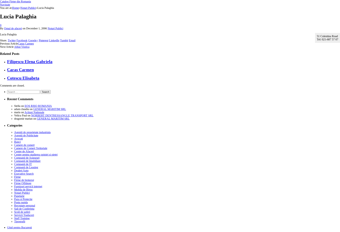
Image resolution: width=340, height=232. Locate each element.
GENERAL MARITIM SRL (49, 109)
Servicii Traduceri (24, 215)
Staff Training (22, 218)
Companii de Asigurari (26, 157)
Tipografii (19, 221)
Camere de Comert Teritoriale (30, 148)
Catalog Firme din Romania (15, 1)
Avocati (18, 138)
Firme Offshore (22, 183)
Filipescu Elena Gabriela (29, 61)
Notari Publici (55, 28)
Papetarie (19, 195)
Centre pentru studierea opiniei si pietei (36, 154)
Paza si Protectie (23, 199)
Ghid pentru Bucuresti (19, 227)
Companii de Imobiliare (27, 160)
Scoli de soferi (22, 211)
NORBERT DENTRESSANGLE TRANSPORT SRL (62, 115)
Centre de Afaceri (24, 151)
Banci (17, 141)
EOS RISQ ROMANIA (38, 105)
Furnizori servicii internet (28, 186)
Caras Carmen (26, 43)
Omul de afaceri (13, 28)
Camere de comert (24, 145)
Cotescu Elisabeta (23, 78)
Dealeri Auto (21, 170)
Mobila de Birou (23, 189)
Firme (17, 176)
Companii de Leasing (26, 167)
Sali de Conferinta (24, 208)
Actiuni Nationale (34, 112)
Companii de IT (23, 164)
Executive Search (24, 173)
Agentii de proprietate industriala (32, 132)
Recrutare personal (24, 205)
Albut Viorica (21, 46)
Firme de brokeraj (24, 180)
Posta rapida (21, 202)
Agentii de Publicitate (26, 135)
